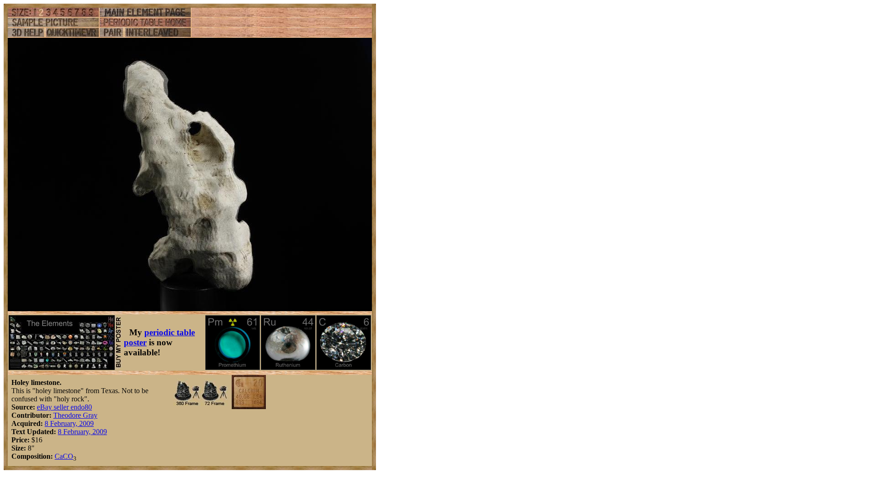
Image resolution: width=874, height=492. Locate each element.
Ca (59, 456)
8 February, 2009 (69, 423)
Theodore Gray (75, 415)
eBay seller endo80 (64, 407)
